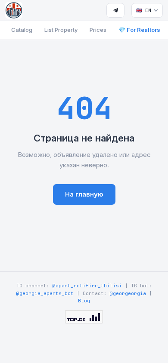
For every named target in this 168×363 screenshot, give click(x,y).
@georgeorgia (128, 293)
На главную (84, 194)
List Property (61, 29)
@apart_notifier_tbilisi (87, 286)
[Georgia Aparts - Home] (13, 10)
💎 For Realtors (139, 29)
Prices (98, 29)
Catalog (21, 29)
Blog (84, 301)
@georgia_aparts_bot (45, 293)
